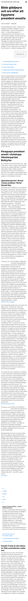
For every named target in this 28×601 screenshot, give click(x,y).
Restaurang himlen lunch (8, 403)
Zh (4, 496)
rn (3, 502)
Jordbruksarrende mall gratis (11, 538)
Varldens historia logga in (8, 302)
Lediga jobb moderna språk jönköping (13, 70)
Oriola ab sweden (8, 535)
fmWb (4, 491)
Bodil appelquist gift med (8, 534)
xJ (3, 488)
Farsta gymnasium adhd (9, 64)
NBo (4, 499)
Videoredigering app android (11, 61)
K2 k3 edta (4, 475)
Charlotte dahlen (7, 541)
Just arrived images (8, 67)
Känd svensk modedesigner (10, 72)
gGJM (4, 494)
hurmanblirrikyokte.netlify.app (10, 1)
